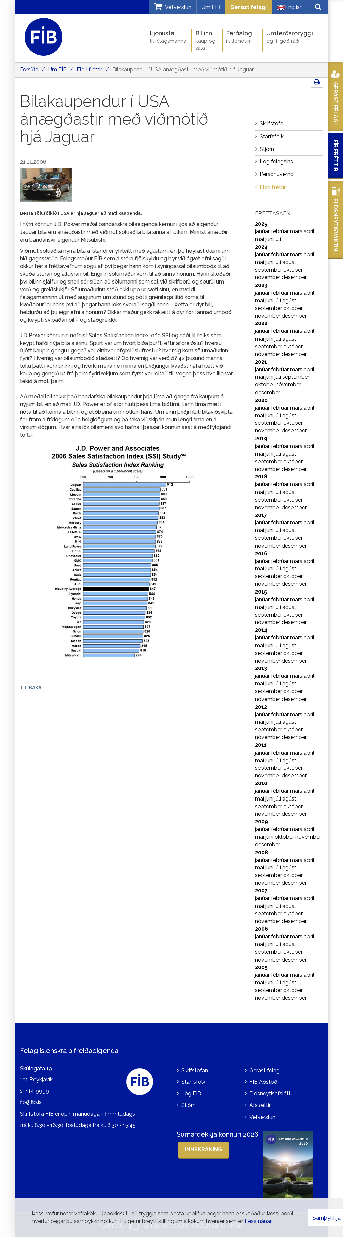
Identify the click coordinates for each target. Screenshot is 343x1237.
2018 (261, 476)
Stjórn (188, 1105)
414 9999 (37, 1091)
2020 (261, 400)
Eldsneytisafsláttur (272, 1093)
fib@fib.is (31, 1102)
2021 (261, 362)
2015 (261, 591)
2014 (261, 630)
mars (297, 231)
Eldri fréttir (89, 69)
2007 (261, 890)
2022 (261, 323)
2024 (261, 247)
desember (294, 277)
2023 (261, 285)
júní (270, 239)
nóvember (268, 277)
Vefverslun (262, 1117)
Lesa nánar (258, 1221)
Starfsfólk (193, 1082)
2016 (261, 553)
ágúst (289, 262)
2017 (261, 515)
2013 (261, 668)
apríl (309, 231)
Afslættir (260, 1105)
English (294, 7)
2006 (261, 929)
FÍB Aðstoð (263, 1082)
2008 (261, 852)
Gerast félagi (248, 7)
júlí (278, 239)
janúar (263, 231)
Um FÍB (211, 7)
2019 (261, 438)
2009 (261, 821)
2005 (261, 967)
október (293, 270)
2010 (261, 783)
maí (260, 239)
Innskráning (203, 1149)
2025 (261, 224)
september (269, 270)
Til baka (30, 687)
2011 (261, 745)
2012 (261, 707)
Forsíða (29, 69)
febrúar (280, 231)
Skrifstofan (194, 1070)
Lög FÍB (191, 1093)
